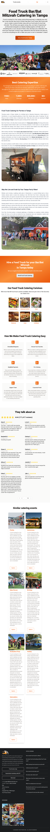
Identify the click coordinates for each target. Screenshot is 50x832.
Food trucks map (13, 769)
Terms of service (5, 787)
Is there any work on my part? (32, 767)
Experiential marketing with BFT (13, 773)
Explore (13, 568)
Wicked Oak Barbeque (37, 137)
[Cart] (37, 2)
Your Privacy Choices (6, 792)
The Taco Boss (23, 139)
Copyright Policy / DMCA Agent (8, 790)
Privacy (3, 788)
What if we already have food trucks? (33, 783)
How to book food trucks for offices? (33, 755)
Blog (3, 785)
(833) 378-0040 (13, 783)
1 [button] (19, 498)
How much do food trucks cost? (32, 771)
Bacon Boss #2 (42, 135)
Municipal (13, 778)
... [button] (24, 498)
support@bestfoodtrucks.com (11, 781)
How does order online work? (32, 774)
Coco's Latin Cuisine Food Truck (24, 131)
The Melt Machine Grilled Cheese (40, 133)
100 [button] (28, 498)
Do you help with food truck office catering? (35, 792)
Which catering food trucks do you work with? (35, 764)
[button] (31, 498)
